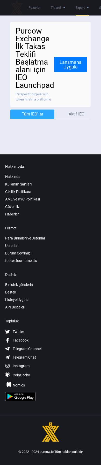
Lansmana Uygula (71, 64)
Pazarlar (34, 8)
